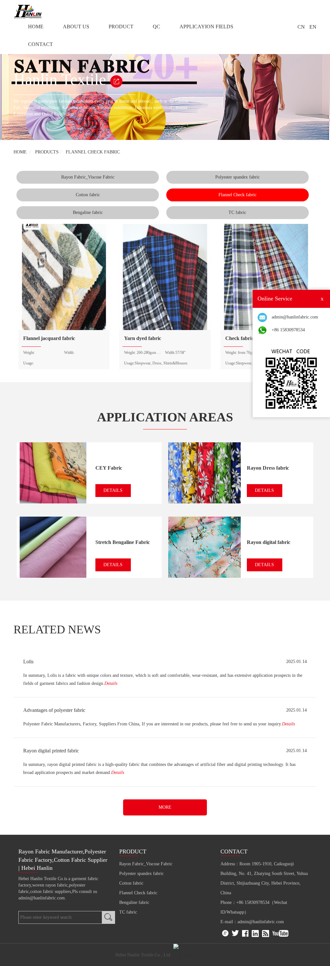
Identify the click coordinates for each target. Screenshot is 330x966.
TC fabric (237, 212)
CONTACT (40, 44)
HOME (36, 26)
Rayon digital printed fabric (51, 750)
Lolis (28, 661)
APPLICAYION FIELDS (206, 26)
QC (156, 26)
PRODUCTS (47, 152)
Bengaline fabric (88, 212)
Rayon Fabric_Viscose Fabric (87, 177)
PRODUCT (121, 26)
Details (110, 683)
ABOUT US (76, 26)
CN (301, 27)
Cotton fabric (88, 194)
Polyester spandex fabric (237, 177)
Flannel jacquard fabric (49, 338)
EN (312, 27)
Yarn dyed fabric (142, 338)
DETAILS (112, 490)
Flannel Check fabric (93, 152)
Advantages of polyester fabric (54, 710)
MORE (165, 807)
